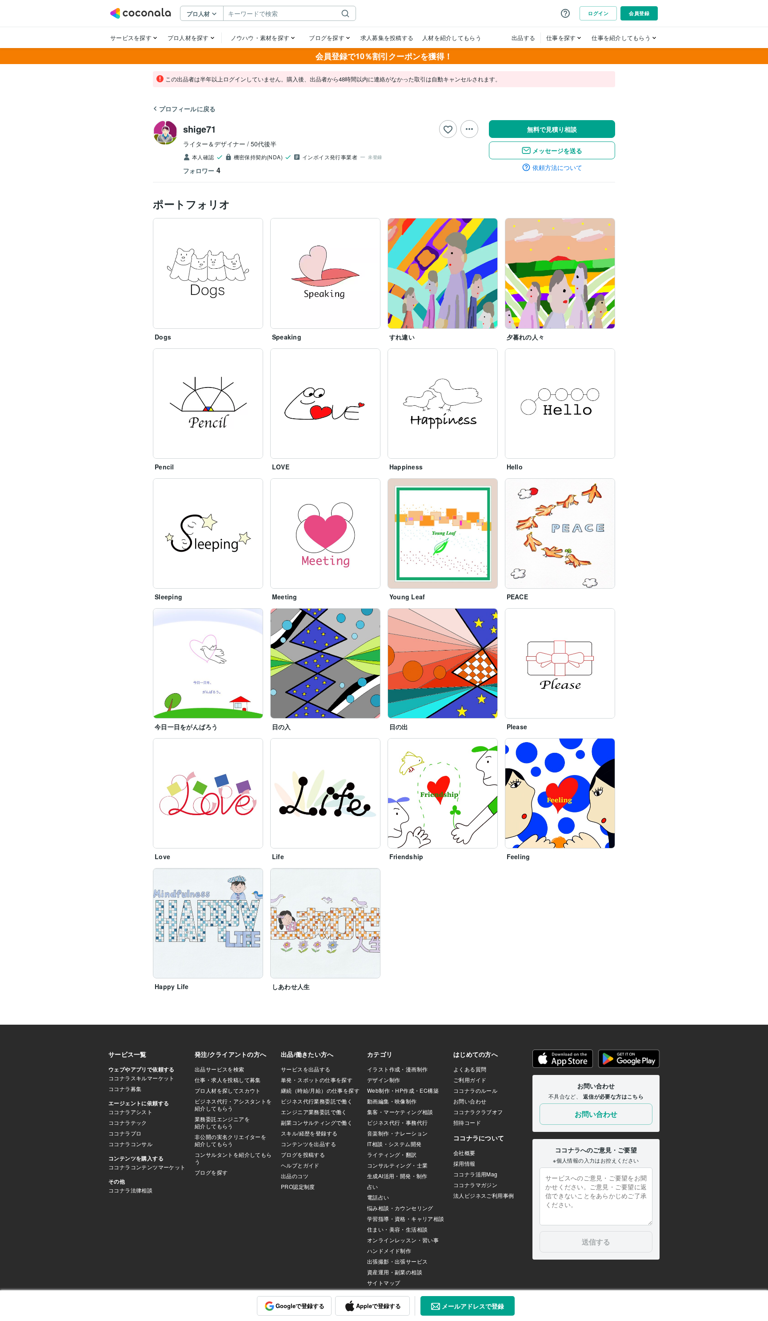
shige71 (199, 128)
